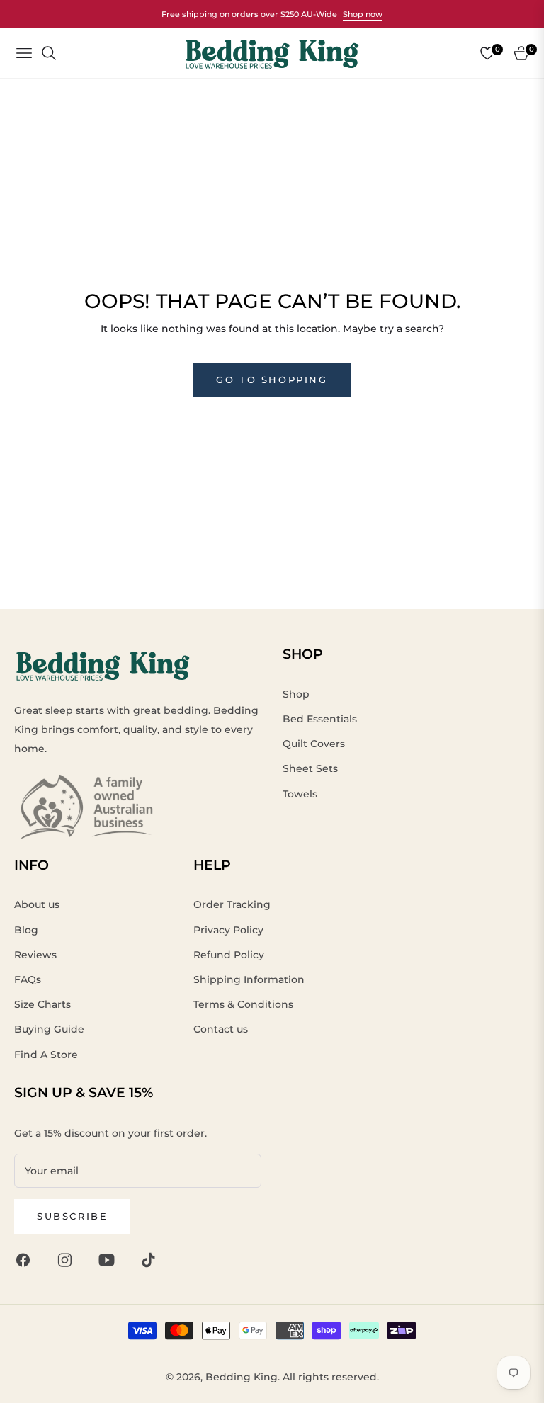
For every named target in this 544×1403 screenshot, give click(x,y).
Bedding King (241, 1376)
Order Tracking (232, 904)
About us (37, 904)
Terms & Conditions (243, 1004)
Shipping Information (249, 979)
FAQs (27, 979)
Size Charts (42, 1004)
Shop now (362, 14)
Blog (26, 930)
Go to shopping (271, 379)
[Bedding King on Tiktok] (152, 1259)
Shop (296, 694)
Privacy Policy (228, 930)
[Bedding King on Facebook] (26, 1259)
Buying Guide (49, 1029)
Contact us (220, 1029)
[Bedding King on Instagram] (68, 1259)
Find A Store (46, 1054)
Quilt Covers (314, 743)
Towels (300, 794)
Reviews (35, 954)
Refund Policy (228, 954)
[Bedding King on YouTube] (110, 1259)
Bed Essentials (320, 718)
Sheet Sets (310, 768)
